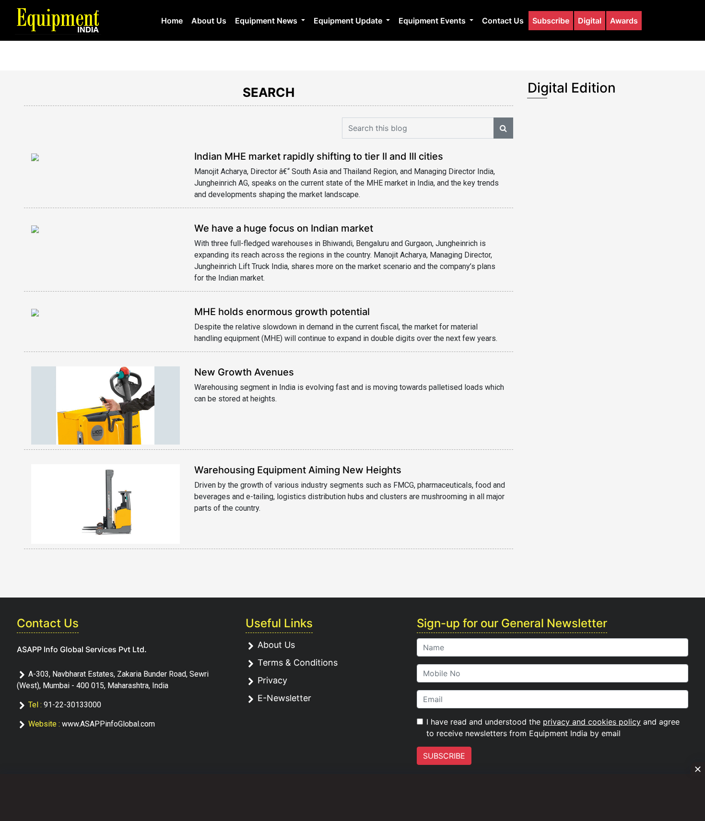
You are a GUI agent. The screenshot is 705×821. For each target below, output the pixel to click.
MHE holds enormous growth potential (282, 311)
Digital (589, 20)
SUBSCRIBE (444, 756)
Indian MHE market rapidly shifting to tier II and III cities (318, 156)
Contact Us (503, 20)
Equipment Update (349, 20)
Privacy (272, 680)
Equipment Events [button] (433, 20)
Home (172, 20)
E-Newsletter (284, 698)
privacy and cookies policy (592, 722)
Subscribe (550, 20)
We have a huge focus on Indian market (283, 228)
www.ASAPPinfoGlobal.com (108, 723)
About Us (208, 20)
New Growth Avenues (244, 372)
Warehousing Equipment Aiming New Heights (297, 470)
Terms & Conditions (298, 662)
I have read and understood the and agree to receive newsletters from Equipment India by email (553, 727)
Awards (624, 20)
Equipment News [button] (267, 20)
